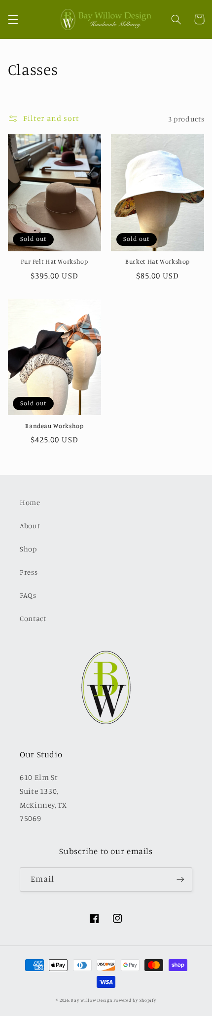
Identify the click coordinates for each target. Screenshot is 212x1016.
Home (30, 502)
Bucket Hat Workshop (157, 261)
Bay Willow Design (91, 1000)
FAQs (28, 595)
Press (28, 572)
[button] (12, 19)
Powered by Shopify (134, 1000)
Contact (33, 618)
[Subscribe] (180, 879)
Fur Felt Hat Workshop (54, 261)
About (30, 525)
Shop (28, 549)
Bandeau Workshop (54, 426)
